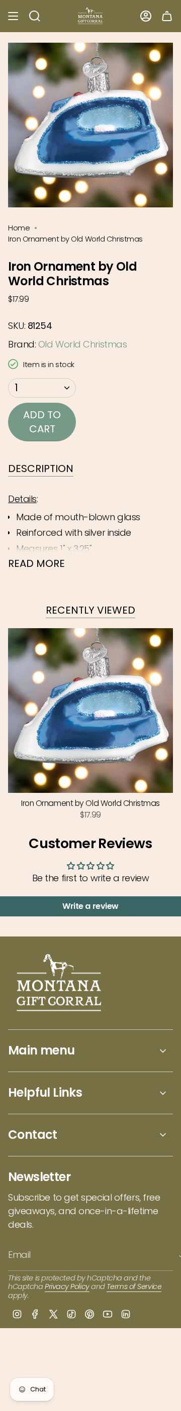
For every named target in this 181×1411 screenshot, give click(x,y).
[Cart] (166, 16)
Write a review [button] (90, 906)
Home (19, 227)
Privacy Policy (67, 1286)
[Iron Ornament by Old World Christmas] (90, 710)
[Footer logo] (59, 984)
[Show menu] (13, 16)
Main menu (41, 1050)
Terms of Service (134, 1286)
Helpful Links (45, 1092)
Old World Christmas (82, 344)
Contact (32, 1134)
